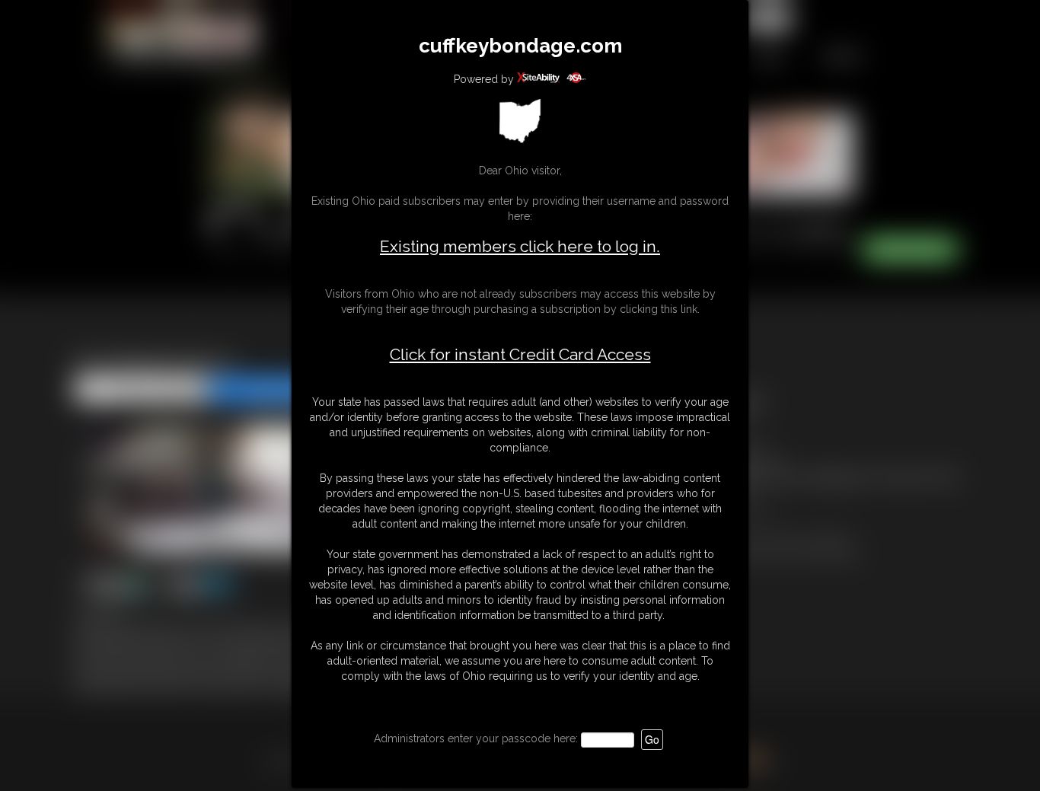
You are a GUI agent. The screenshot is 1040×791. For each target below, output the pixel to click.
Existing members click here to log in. (520, 246)
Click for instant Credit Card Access (520, 354)
